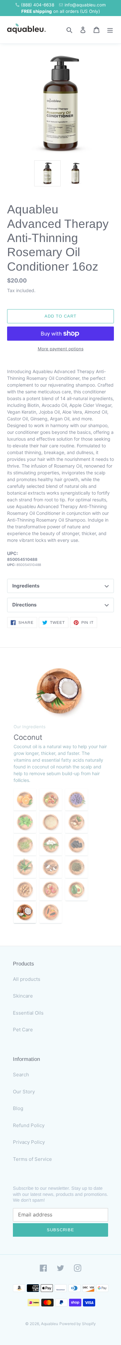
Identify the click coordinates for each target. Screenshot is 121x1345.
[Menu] (110, 30)
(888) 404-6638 (37, 4)
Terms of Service (32, 1159)
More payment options (61, 348)
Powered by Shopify (77, 1323)
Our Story (24, 1092)
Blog (18, 1108)
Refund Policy (29, 1125)
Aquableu (49, 1323)
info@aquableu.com (85, 4)
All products (26, 979)
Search (21, 1075)
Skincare (23, 996)
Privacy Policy (29, 1142)
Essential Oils (28, 1013)
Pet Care (23, 1030)
